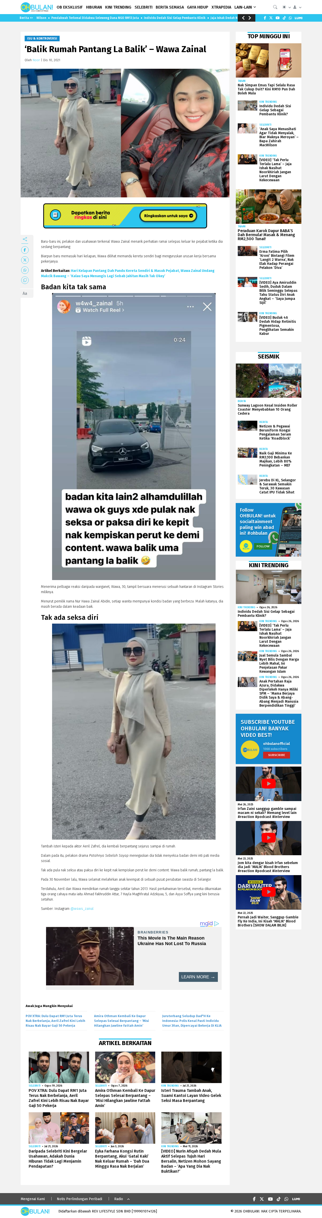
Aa (25, 293)
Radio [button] (118, 1199)
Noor (36, 60)
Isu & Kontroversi (42, 38)
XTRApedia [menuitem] (221, 7)
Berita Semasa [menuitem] (170, 7)
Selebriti (35, 1085)
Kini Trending (170, 1085)
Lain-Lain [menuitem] (243, 7)
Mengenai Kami (33, 1199)
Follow (263, 546)
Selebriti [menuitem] (143, 7)
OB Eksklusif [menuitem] (70, 7)
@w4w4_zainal (82, 909)
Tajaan (242, 81)
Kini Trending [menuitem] (118, 7)
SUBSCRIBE (276, 755)
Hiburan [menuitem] (94, 7)
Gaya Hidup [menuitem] (197, 7)
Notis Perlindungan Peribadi (79, 1199)
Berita (242, 401)
